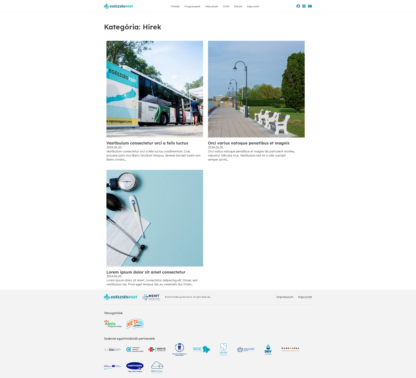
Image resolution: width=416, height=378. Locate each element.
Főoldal (175, 6)
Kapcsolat (253, 6)
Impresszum (284, 297)
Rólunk (238, 6)
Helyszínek (211, 6)
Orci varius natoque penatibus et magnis (248, 143)
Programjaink (192, 6)
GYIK (226, 6)
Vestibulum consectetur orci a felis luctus (147, 143)
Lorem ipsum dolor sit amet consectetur (145, 272)
